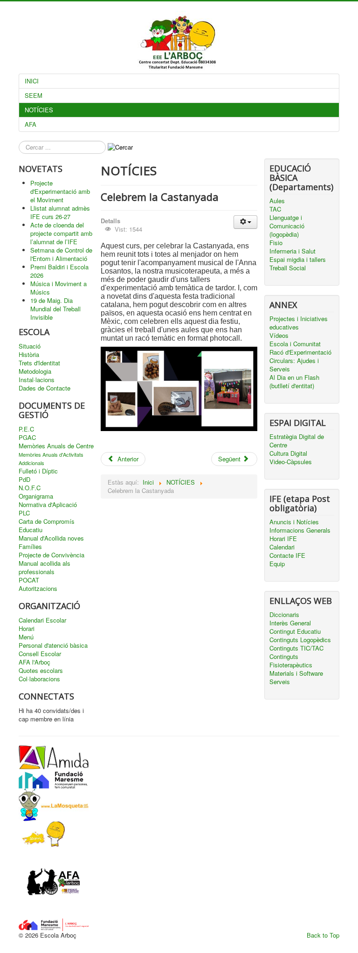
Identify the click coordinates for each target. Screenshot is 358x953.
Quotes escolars (41, 670)
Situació (30, 346)
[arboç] (54, 923)
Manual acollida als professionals (44, 567)
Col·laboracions (39, 679)
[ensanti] (42, 834)
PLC (24, 513)
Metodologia (35, 371)
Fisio (275, 243)
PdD (24, 479)
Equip (277, 564)
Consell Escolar (40, 654)
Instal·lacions (37, 380)
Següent (230, 458)
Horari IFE (283, 539)
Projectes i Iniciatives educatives (298, 323)
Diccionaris (284, 614)
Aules (277, 201)
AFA (30, 124)
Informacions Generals (299, 530)
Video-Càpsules (290, 462)
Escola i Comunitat (295, 344)
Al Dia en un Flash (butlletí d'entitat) (294, 381)
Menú (26, 637)
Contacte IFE (287, 555)
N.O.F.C (30, 488)
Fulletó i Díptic (38, 471)
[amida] (54, 756)
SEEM (33, 95)
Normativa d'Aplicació (48, 504)
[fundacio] (54, 778)
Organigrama (36, 496)
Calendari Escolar (42, 620)
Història (29, 354)
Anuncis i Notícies (294, 522)
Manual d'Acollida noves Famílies (51, 542)
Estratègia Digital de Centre (296, 440)
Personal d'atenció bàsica (53, 645)
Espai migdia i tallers (297, 259)
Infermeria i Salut (292, 251)
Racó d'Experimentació (300, 352)
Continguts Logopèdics (300, 640)
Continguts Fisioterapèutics (290, 660)
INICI (32, 80)
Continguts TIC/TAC (296, 648)
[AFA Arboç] (54, 882)
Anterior (127, 458)
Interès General (290, 623)
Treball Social (287, 268)
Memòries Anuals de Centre (56, 446)
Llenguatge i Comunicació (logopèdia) (286, 226)
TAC (275, 209)
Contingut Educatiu (295, 631)
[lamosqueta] (54, 803)
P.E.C (26, 429)
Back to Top (323, 935)
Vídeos (279, 335)
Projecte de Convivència (51, 555)
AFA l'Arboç (34, 662)
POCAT (29, 580)
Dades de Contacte (44, 388)
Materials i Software (296, 673)
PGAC (27, 437)
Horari (26, 628)
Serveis (279, 682)
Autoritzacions (38, 588)
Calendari (282, 547)
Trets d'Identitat (39, 363)
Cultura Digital (288, 453)
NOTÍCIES (39, 109)
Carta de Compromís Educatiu (47, 525)
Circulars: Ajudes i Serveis (294, 365)
